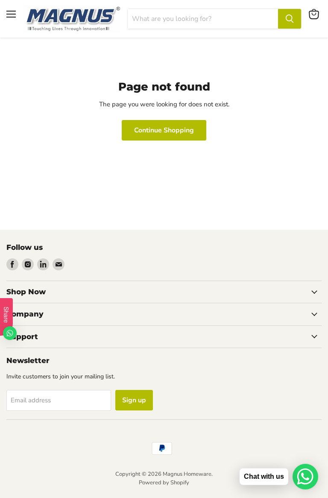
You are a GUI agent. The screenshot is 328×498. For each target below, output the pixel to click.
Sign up (134, 400)
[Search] (289, 19)
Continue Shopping (164, 130)
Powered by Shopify (164, 482)
